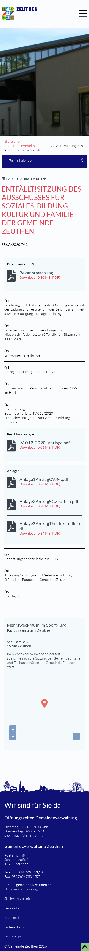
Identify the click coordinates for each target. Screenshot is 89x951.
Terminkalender (33, 145)
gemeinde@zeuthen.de (34, 885)
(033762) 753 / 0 (29, 872)
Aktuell (12, 145)
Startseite (12, 141)
